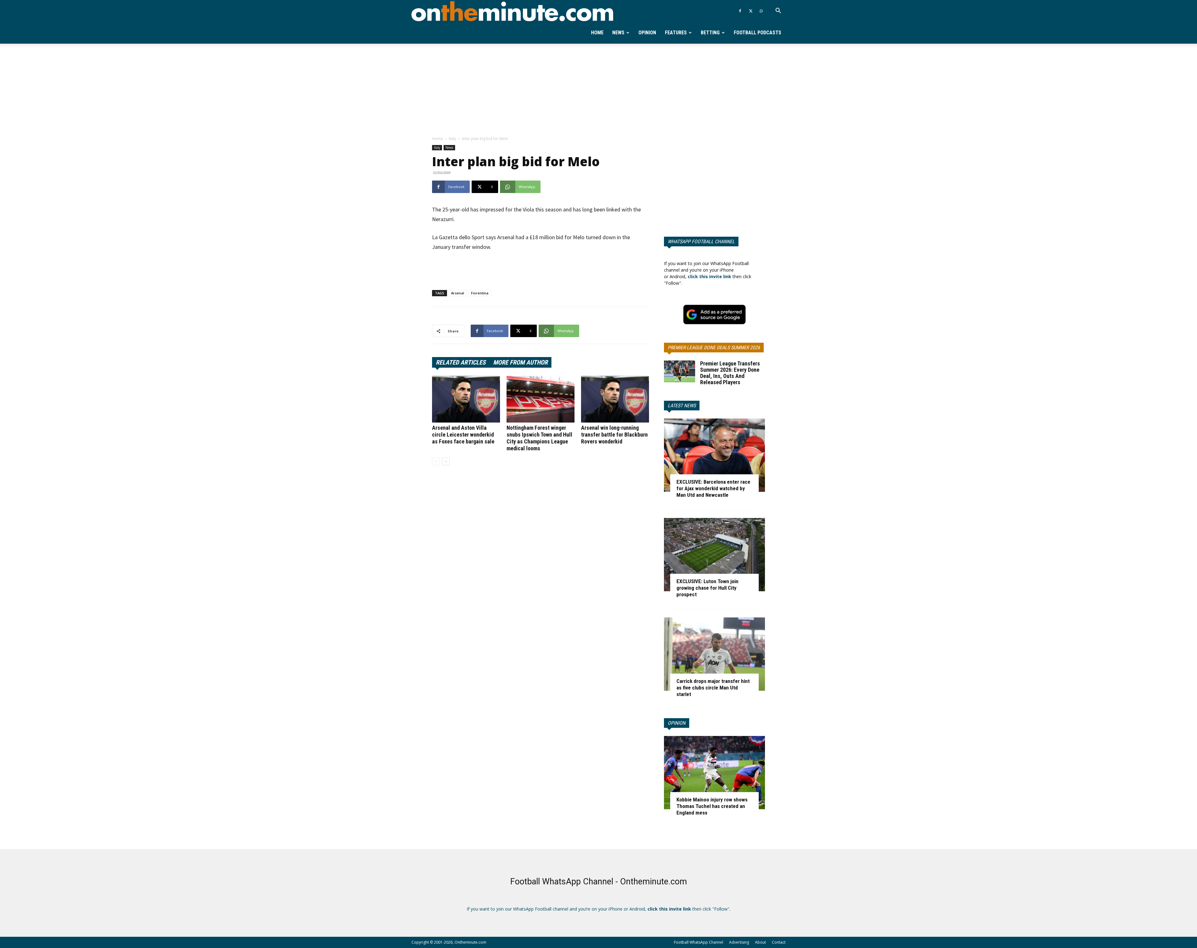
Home (597, 33)
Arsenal (457, 293)
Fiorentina (479, 293)
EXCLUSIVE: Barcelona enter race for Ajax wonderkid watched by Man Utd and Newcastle (713, 488)
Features (676, 33)
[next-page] (446, 461)
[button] (778, 11)
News (618, 33)
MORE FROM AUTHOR (520, 362)
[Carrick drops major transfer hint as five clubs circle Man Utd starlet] (714, 654)
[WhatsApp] (761, 11)
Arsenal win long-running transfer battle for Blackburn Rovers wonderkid (614, 434)
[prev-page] (436, 461)
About (760, 942)
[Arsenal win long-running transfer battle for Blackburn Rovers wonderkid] (615, 399)
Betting (710, 33)
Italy (452, 138)
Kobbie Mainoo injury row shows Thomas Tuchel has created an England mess (712, 806)
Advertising (739, 942)
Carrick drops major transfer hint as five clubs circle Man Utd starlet (713, 687)
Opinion (647, 33)
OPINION (676, 723)
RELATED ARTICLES (461, 362)
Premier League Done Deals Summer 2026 (714, 348)
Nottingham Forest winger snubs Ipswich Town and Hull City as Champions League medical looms (539, 438)
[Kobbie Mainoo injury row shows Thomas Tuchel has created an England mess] (714, 772)
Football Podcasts (757, 33)
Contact (779, 942)
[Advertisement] (598, 90)
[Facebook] (740, 11)
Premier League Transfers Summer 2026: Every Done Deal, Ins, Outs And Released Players (730, 372)
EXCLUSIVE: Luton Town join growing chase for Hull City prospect (707, 587)
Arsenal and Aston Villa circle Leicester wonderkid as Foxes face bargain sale (463, 434)
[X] (750, 11)
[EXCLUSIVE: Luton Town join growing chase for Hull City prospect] (714, 554)
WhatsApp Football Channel (701, 241)
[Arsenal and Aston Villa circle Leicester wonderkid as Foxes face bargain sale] (466, 399)
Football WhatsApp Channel (698, 942)
